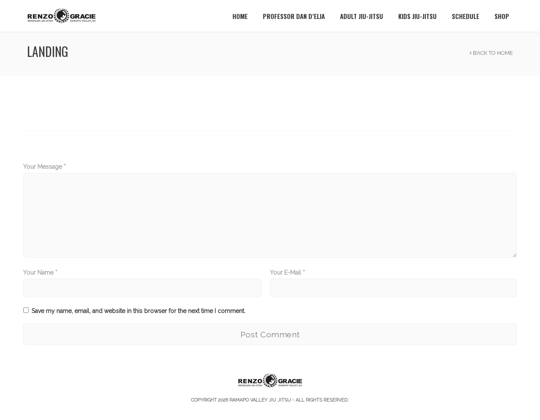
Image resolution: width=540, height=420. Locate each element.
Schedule (465, 16)
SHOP (501, 16)
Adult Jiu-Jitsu (361, 16)
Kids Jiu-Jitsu (417, 16)
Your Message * (44, 166)
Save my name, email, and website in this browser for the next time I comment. (139, 310)
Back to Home (492, 53)
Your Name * (40, 272)
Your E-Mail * (287, 272)
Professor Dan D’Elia (294, 16)
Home (240, 16)
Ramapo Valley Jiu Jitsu (260, 400)
